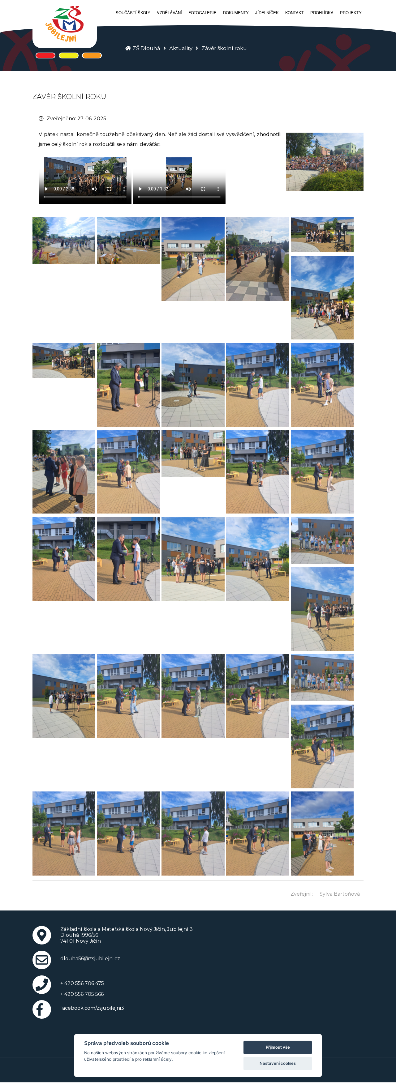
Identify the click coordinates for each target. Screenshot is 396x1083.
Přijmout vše (278, 1047)
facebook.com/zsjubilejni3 (92, 1008)
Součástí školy (133, 12)
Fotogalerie (202, 12)
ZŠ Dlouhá (146, 48)
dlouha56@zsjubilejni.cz (90, 958)
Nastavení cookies (278, 1063)
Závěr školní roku (224, 48)
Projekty (351, 12)
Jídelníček (267, 12)
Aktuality (180, 48)
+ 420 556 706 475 (82, 983)
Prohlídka (322, 12)
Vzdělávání (169, 12)
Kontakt (294, 12)
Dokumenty (236, 12)
